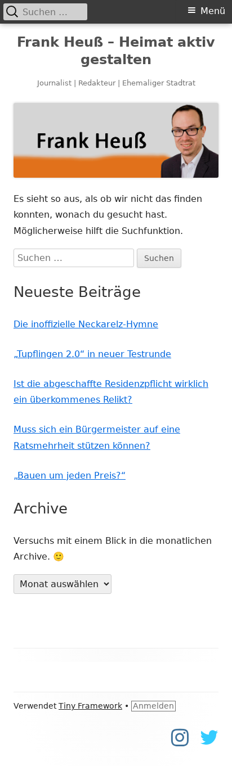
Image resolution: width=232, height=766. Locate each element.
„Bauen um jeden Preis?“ (70, 475)
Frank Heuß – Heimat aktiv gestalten (116, 50)
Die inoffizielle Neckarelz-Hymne (86, 324)
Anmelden (153, 705)
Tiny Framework (90, 705)
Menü (212, 11)
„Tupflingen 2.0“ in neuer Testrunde (92, 354)
